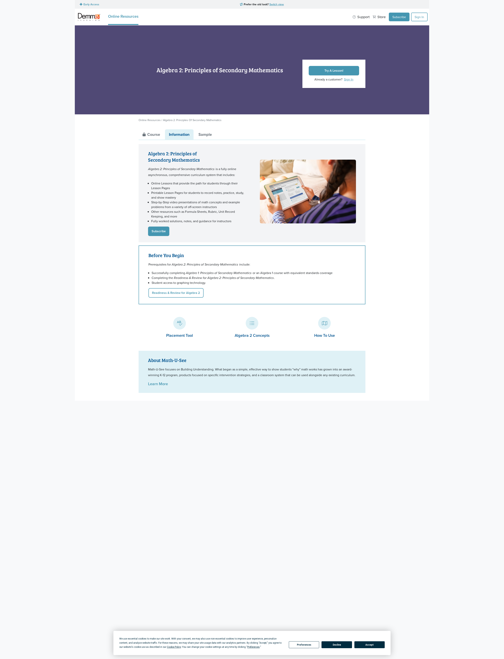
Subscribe (399, 17)
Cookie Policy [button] (174, 647)
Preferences (304, 644)
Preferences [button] (253, 647)
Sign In (419, 17)
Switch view (276, 4)
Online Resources (123, 16)
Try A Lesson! (333, 70)
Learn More (158, 384)
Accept (369, 644)
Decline (337, 644)
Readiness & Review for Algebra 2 (176, 293)
